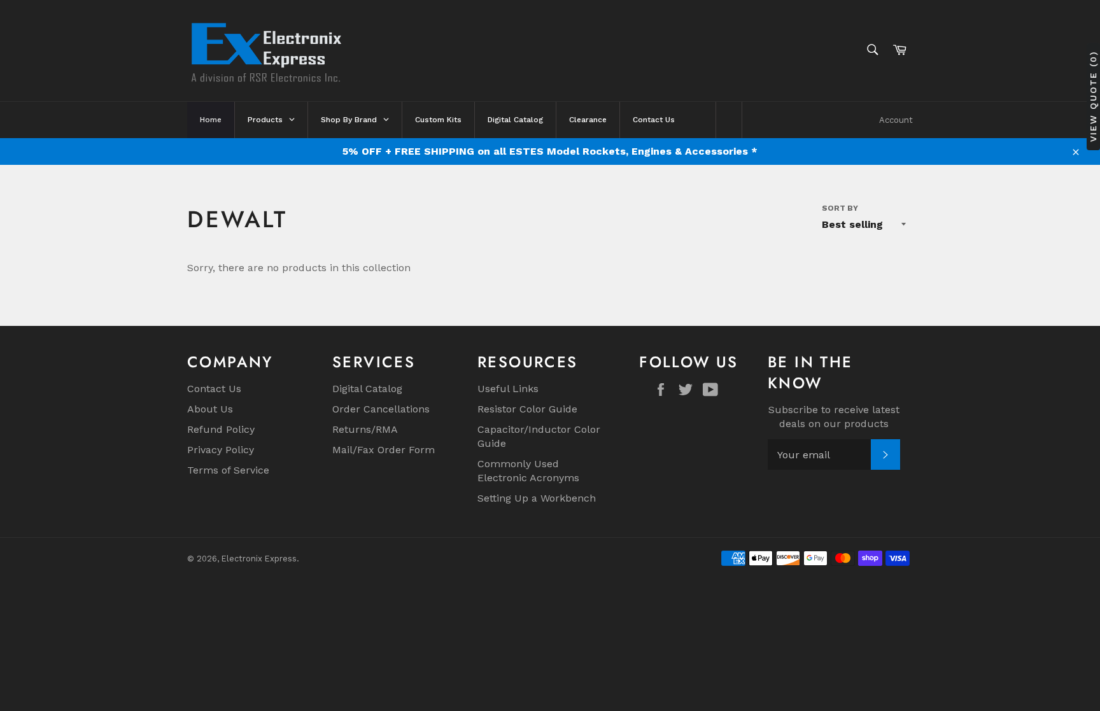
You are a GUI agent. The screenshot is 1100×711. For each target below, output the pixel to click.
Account (896, 120)
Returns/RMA (365, 429)
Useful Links (508, 389)
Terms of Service (228, 470)
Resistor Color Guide (527, 409)
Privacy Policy (220, 450)
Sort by (840, 208)
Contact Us (214, 389)
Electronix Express (259, 558)
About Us (210, 409)
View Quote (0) (1093, 95)
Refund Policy (221, 429)
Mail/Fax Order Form (383, 450)
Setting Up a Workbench (536, 498)
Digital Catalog (367, 389)
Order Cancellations (381, 409)
